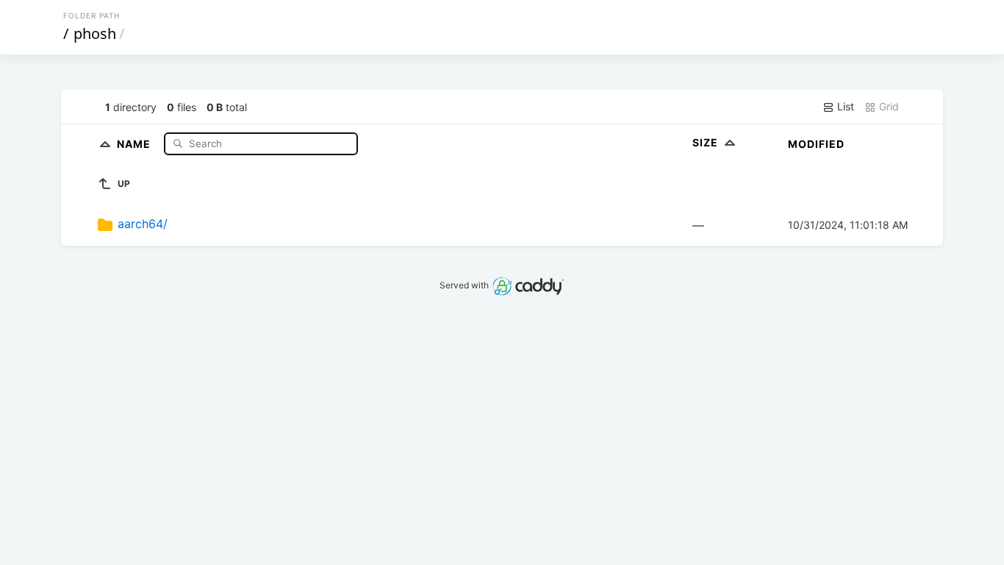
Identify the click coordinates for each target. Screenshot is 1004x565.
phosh (94, 33)
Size (706, 142)
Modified (816, 144)
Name (135, 143)
